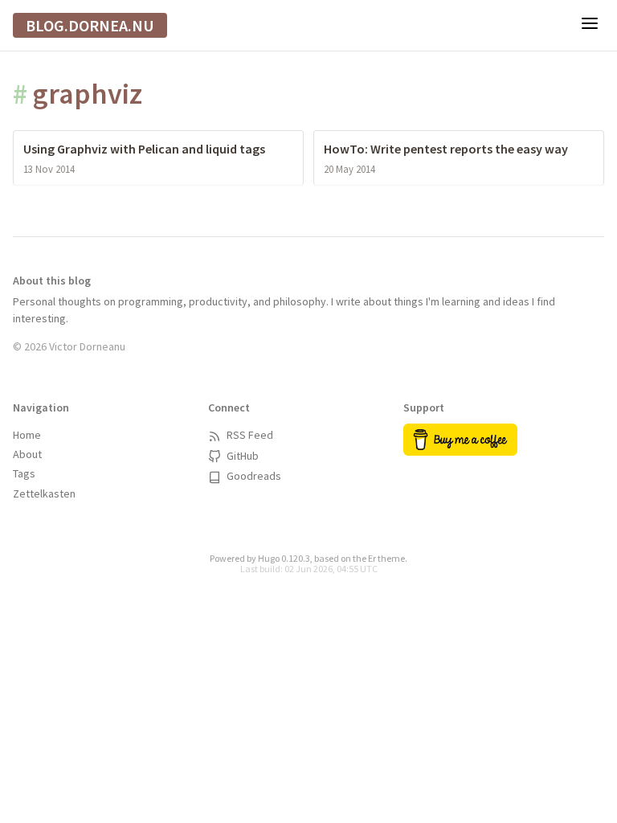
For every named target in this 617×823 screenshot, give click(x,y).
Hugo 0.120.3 (284, 558)
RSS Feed (248, 435)
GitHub (241, 455)
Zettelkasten (44, 493)
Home (27, 435)
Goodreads (252, 476)
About (27, 454)
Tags (24, 473)
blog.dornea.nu (90, 25)
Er (372, 558)
